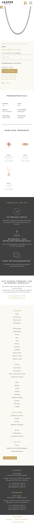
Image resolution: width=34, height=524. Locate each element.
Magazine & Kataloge (17, 424)
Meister (17, 343)
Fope (17, 340)
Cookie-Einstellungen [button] (18, 522)
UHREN (17, 365)
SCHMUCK (17, 311)
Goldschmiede (17, 433)
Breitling (17, 385)
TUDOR (17, 406)
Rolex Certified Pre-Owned (17, 374)
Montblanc (17, 394)
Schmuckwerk (17, 353)
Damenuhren (17, 371)
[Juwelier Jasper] (7, 3)
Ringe (17, 314)
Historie (17, 418)
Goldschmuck (16, 43)
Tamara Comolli (17, 359)
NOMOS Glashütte (17, 397)
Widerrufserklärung (17, 451)
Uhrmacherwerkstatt (17, 436)
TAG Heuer (17, 403)
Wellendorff (17, 331)
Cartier (17, 388)
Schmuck (10, 43)
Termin (17, 445)
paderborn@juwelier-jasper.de (17, 509)
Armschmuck (17, 317)
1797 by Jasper (17, 328)
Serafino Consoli (17, 356)
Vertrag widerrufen (10, 458)
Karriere (17, 421)
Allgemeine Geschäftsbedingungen (17, 448)
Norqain (17, 400)
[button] (1, 7)
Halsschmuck (17, 320)
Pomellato (17, 350)
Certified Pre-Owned (17, 377)
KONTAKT (17, 442)
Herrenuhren (17, 368)
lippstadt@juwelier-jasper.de (17, 487)
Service (17, 430)
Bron (17, 337)
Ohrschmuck (17, 323)
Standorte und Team (17, 415)
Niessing (17, 347)
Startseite (4, 43)
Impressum (9, 519)
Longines (17, 391)
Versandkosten (17, 53)
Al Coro (17, 334)
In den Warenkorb (9, 71)
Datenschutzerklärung (21, 519)
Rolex (17, 382)
